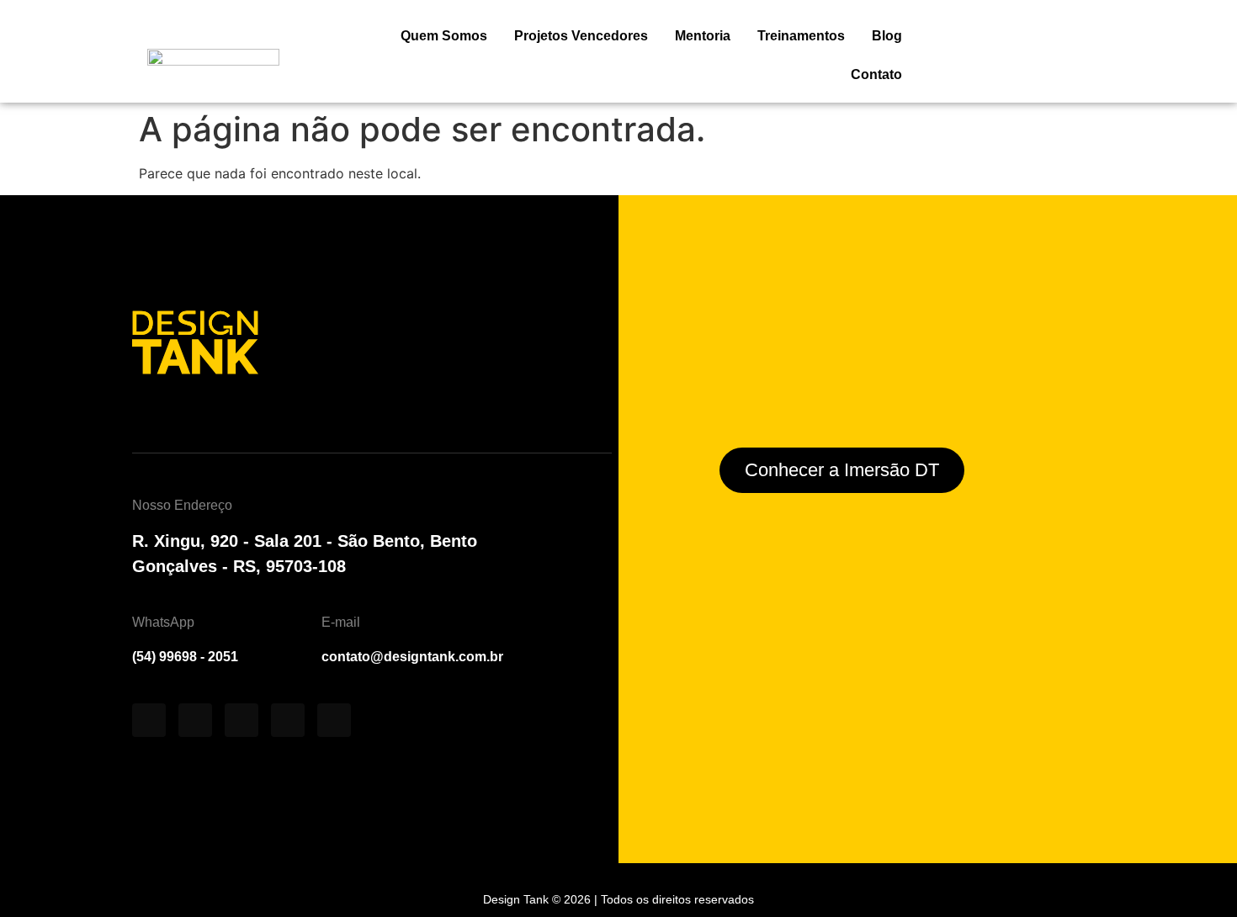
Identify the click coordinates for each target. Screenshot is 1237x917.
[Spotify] (241, 720)
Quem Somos (444, 36)
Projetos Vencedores (581, 36)
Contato (876, 74)
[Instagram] (149, 720)
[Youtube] (195, 720)
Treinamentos (801, 36)
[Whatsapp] (334, 720)
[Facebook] (288, 720)
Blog (887, 36)
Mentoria (702, 36)
